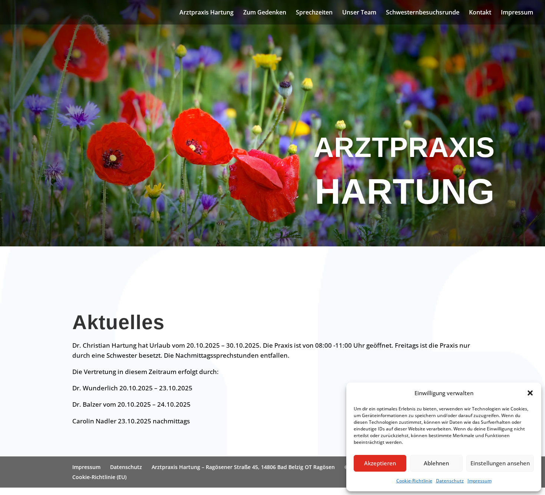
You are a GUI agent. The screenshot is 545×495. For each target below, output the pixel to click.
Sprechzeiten (314, 13)
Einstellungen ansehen (500, 463)
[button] (530, 393)
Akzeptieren (380, 463)
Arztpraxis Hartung (206, 13)
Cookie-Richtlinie (414, 481)
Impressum (480, 481)
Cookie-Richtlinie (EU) (99, 477)
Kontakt (480, 13)
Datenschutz (450, 481)
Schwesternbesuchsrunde (422, 13)
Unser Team (359, 13)
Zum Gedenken (264, 13)
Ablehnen (436, 463)
